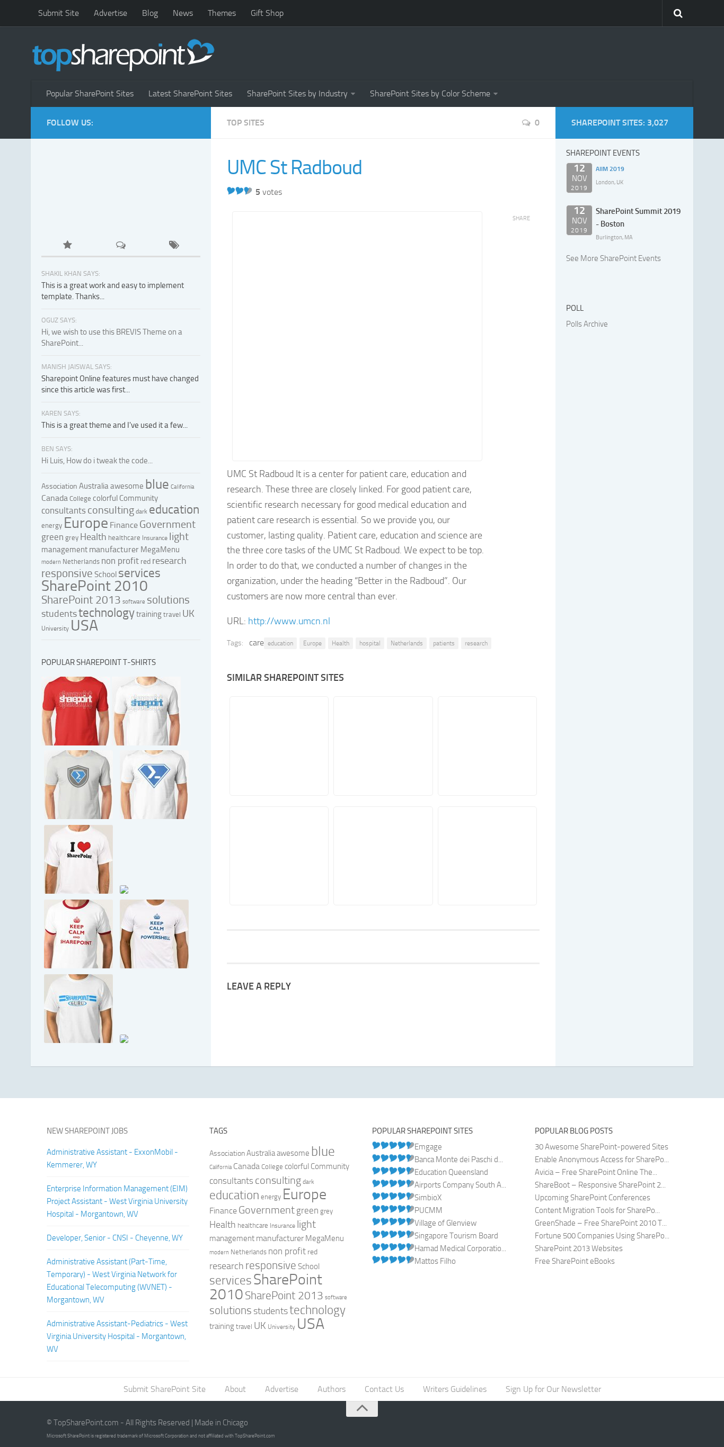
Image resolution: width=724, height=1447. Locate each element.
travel (172, 614)
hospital (370, 643)
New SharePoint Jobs (87, 1131)
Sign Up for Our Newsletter (553, 1389)
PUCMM (428, 1210)
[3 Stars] (248, 190)
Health (340, 643)
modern (51, 562)
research (476, 643)
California (183, 486)
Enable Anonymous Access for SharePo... (602, 1159)
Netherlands (407, 643)
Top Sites (245, 123)
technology (106, 613)
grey (71, 538)
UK (188, 613)
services (139, 572)
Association (59, 486)
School (105, 574)
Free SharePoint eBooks (575, 1261)
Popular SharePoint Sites (90, 93)
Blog (150, 13)
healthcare (124, 538)
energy (51, 525)
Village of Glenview (445, 1223)
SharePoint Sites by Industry (297, 93)
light (179, 536)
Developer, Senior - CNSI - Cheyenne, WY (115, 1238)
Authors (331, 1389)
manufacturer (114, 549)
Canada (54, 498)
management (64, 549)
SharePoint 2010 (94, 586)
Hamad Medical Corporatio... (460, 1248)
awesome (127, 486)
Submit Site (58, 13)
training (149, 614)
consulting (110, 510)
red (145, 561)
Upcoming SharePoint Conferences (592, 1197)
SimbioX (428, 1197)
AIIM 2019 (610, 169)
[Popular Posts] (67, 246)
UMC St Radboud (294, 167)
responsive (67, 573)
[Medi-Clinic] (278, 855)
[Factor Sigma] (487, 745)
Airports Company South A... (460, 1185)
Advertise (110, 13)
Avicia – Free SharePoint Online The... (596, 1172)
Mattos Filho (435, 1261)
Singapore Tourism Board (456, 1236)
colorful (105, 498)
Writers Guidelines (455, 1389)
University (55, 628)
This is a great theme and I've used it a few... (114, 425)
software (133, 601)
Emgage (428, 1147)
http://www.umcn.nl (289, 621)
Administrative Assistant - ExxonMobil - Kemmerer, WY (112, 1158)
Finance (124, 525)
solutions (168, 600)
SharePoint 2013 (81, 599)
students (59, 613)
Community (138, 498)
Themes (222, 13)
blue (157, 484)
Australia (94, 486)
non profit (120, 560)
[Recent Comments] (120, 246)
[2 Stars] (239, 190)
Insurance (154, 538)
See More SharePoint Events (613, 258)
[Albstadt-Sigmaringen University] (382, 855)
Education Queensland (451, 1172)
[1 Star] (231, 190)
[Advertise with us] (77, 212)
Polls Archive (587, 324)
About (235, 1389)
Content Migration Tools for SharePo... (597, 1210)
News (183, 13)
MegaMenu (160, 549)
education (280, 643)
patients (444, 643)
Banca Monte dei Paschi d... (458, 1159)
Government (167, 524)
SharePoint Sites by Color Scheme (430, 93)
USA (84, 625)
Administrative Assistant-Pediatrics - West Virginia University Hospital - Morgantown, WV (117, 1336)
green (52, 537)
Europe (312, 643)
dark (141, 511)
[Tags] (173, 246)
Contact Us (384, 1389)
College (80, 498)
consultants (63, 510)
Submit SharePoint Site (164, 1389)
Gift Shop (267, 13)
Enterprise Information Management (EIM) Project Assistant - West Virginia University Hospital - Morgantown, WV (117, 1201)
